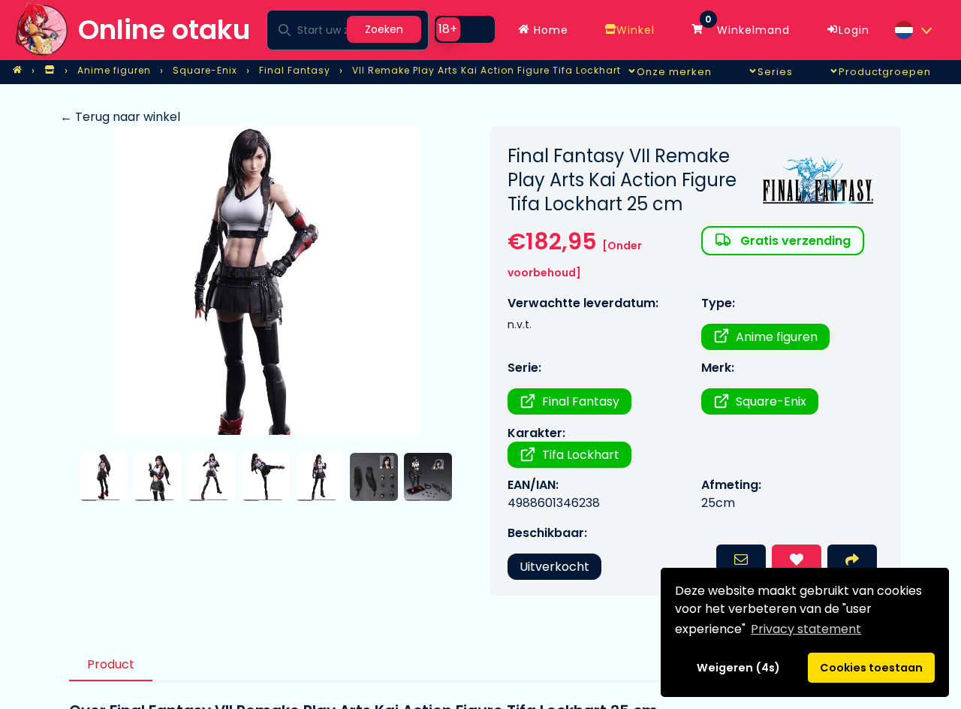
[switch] (465, 29)
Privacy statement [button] (806, 629)
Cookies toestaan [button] (871, 667)
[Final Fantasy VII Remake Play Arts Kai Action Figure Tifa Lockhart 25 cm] (265, 280)
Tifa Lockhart (580, 454)
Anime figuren (777, 336)
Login (854, 30)
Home (549, 30)
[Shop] (49, 70)
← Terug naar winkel (120, 116)
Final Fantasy (580, 401)
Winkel (635, 30)
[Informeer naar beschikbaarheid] (741, 561)
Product (110, 664)
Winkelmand (747, 26)
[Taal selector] (913, 30)
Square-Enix (771, 401)
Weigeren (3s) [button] (738, 667)
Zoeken (384, 29)
